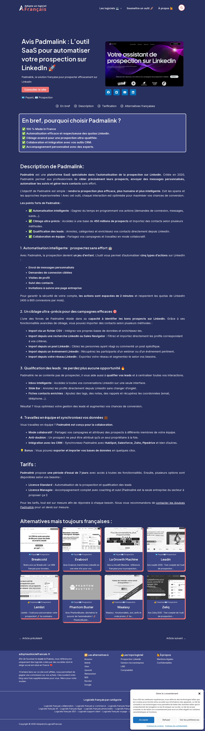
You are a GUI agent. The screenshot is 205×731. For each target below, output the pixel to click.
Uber (86, 666)
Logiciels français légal (71, 708)
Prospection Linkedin (131, 659)
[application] (120, 8)
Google (87, 684)
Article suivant (176, 638)
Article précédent (30, 638)
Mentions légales (165, 659)
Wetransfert (90, 673)
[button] (199, 693)
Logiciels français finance (120, 706)
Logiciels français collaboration (58, 706)
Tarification (109, 106)
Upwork (88, 670)
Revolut (88, 681)
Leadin (166, 559)
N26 (86, 677)
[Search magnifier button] (181, 8)
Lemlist (39, 607)
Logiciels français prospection (129, 708)
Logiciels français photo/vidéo (98, 708)
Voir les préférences (189, 719)
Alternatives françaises (140, 106)
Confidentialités (164, 662)
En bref (65, 106)
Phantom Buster (81, 607)
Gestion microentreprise (132, 662)
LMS (123, 666)
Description (86, 106)
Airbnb (87, 662)
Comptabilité (127, 670)
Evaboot (81, 559)
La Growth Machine (123, 559)
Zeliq (165, 607)
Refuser (166, 719)
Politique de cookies (155, 726)
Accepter (143, 719)
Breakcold (39, 559)
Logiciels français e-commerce (91, 706)
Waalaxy (123, 607)
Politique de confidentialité (176, 726)
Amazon (88, 659)
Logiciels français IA (48, 708)
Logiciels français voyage (114, 711)
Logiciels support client (89, 711)
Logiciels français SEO (65, 711)
